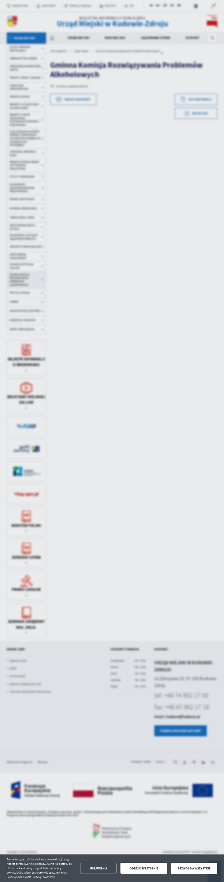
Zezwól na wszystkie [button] (194, 868)
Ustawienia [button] (98, 868)
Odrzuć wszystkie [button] (144, 868)
